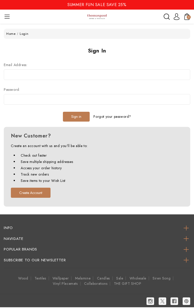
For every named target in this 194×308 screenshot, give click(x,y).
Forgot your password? (112, 116)
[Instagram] (150, 301)
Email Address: (15, 64)
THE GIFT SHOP (127, 283)
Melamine (82, 278)
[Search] (167, 17)
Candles (103, 278)
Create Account (30, 192)
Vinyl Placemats (65, 283)
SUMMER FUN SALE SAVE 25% (96, 5)
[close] (189, 4)
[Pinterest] (186, 301)
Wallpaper (61, 278)
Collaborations (95, 283)
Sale (119, 278)
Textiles (40, 278)
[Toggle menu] (7, 16)
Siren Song (162, 278)
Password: (12, 89)
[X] (162, 301)
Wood (23, 278)
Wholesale (138, 278)
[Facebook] (174, 301)
